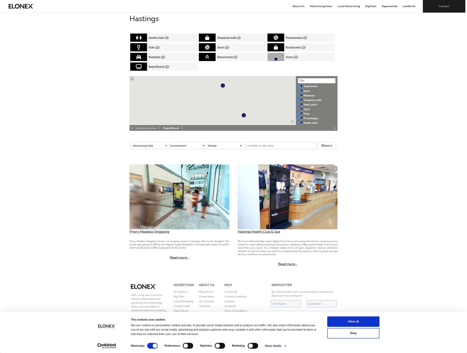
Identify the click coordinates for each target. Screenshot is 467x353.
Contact (444, 6)
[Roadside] (138, 57)
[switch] (188, 346)
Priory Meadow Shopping (149, 231)
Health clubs (157, 37)
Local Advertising (348, 6)
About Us (298, 6)
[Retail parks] (275, 47)
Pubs (153, 47)
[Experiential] (207, 57)
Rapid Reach (158, 66)
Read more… (179, 257)
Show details (273, 345)
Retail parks (295, 47)
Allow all (353, 321)
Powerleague (296, 37)
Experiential (389, 6)
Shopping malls (228, 37)
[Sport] (207, 47)
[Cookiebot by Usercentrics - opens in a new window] (107, 346)
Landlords (409, 6)
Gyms (291, 56)
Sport (222, 47)
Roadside (156, 56)
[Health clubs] (138, 38)
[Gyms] (275, 57)
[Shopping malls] (207, 38)
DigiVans (371, 6)
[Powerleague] (275, 38)
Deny (353, 333)
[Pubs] (138, 47)
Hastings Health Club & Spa (259, 231)
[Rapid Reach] (138, 67)
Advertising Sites (321, 6)
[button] (243, 115)
